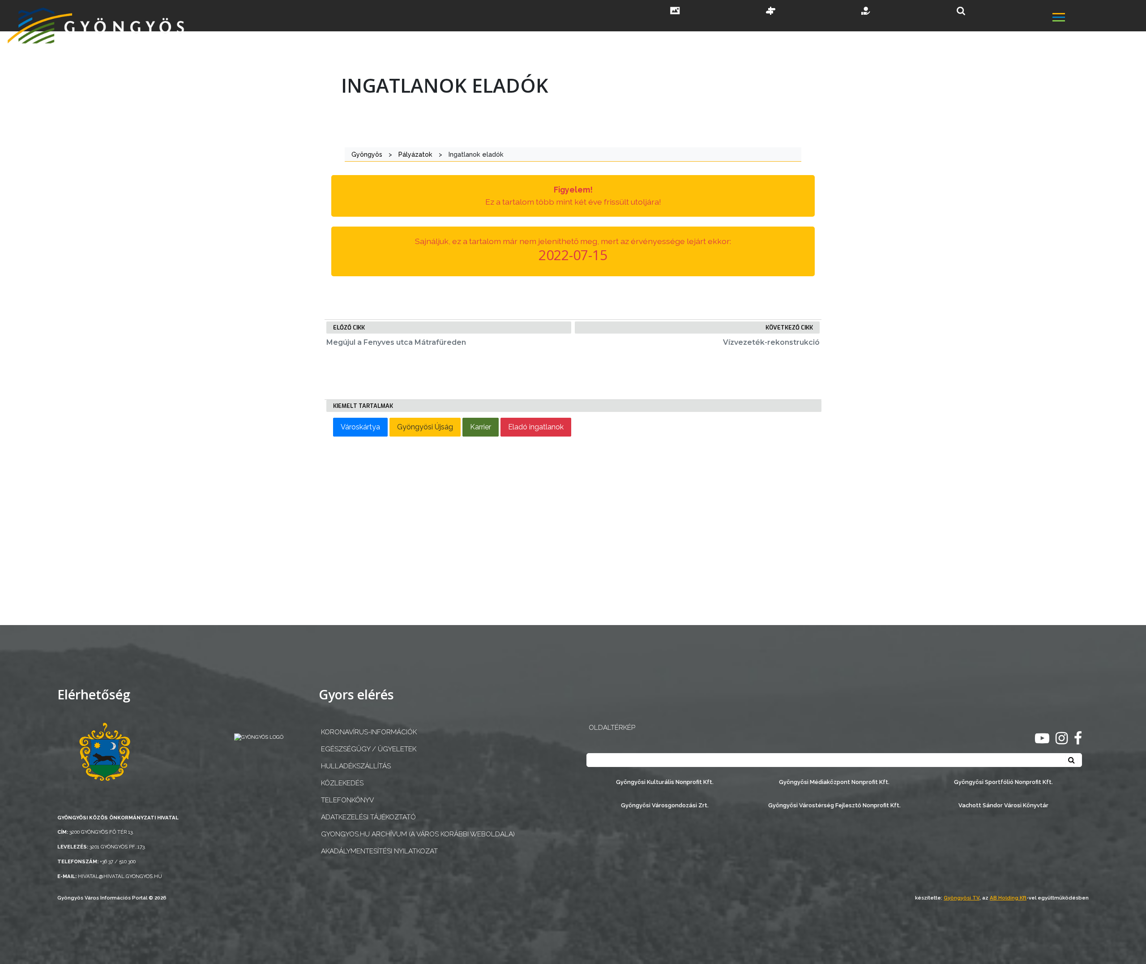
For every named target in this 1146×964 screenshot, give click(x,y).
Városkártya (360, 427)
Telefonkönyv (347, 800)
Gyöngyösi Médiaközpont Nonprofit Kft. (834, 782)
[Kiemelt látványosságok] (771, 12)
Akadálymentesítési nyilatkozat (379, 851)
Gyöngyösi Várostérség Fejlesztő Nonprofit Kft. (834, 805)
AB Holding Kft (1008, 898)
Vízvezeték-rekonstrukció (771, 342)
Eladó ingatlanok (536, 427)
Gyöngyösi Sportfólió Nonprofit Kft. (1003, 782)
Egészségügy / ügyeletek (368, 749)
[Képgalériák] (675, 12)
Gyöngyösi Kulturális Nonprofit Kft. (665, 782)
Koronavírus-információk (369, 732)
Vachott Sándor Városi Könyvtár (1003, 805)
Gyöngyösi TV (961, 898)
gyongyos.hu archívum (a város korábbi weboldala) (418, 834)
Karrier (480, 427)
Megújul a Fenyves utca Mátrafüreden (396, 342)
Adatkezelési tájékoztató (368, 817)
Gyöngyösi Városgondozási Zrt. (665, 805)
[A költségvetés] (866, 12)
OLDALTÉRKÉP (612, 728)
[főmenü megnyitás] (1098, 18)
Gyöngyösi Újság (425, 427)
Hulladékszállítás (356, 766)
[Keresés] (961, 11)
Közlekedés (342, 783)
